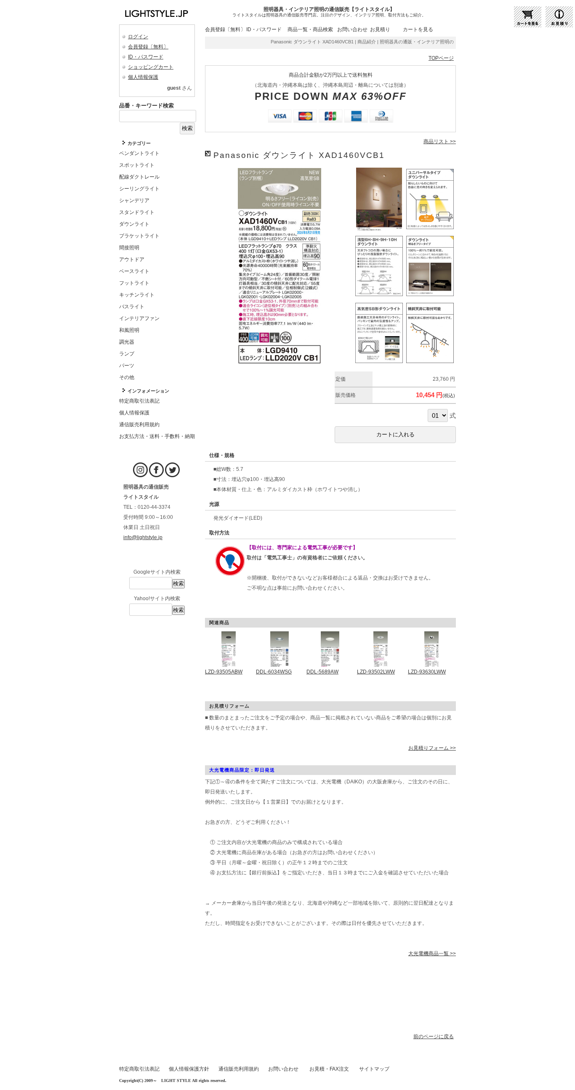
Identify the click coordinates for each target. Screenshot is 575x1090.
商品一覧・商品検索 (310, 29)
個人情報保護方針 (189, 1069)
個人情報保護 (143, 77)
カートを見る (418, 29)
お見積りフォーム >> (432, 748)
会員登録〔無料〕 (148, 47)
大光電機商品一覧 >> (432, 953)
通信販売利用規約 (238, 1069)
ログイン (138, 37)
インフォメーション (148, 390)
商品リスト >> (439, 141)
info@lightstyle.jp (142, 537)
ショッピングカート (150, 67)
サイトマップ (374, 1069)
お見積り (380, 29)
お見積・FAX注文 (329, 1069)
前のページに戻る (433, 1036)
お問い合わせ (352, 29)
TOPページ (441, 58)
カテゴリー (139, 143)
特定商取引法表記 (139, 1069)
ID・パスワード (145, 57)
